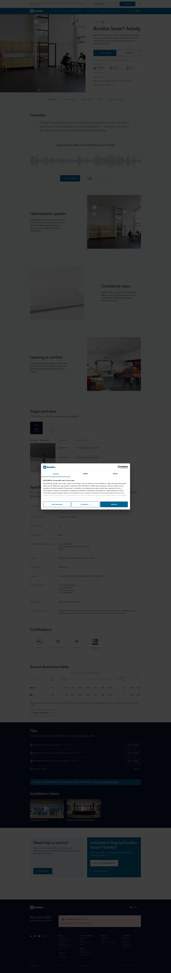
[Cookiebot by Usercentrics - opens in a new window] (119, 467)
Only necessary (57, 504)
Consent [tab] (56, 474)
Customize (84, 504)
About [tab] (115, 474)
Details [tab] (85, 474)
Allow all (114, 504)
